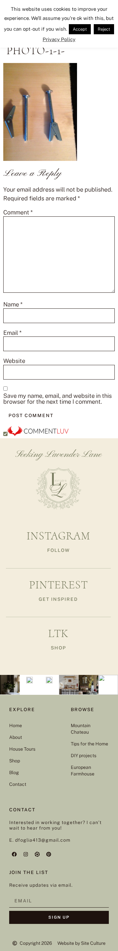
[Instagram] (25, 854)
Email (12, 333)
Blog (14, 772)
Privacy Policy (59, 39)
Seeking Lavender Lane (58, 454)
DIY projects (83, 755)
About (15, 737)
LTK (58, 633)
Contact (17, 784)
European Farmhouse (82, 770)
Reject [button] (104, 29)
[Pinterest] (48, 854)
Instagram (58, 536)
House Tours (22, 749)
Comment (18, 212)
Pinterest (58, 585)
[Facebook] (14, 854)
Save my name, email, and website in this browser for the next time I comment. (57, 399)
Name (13, 304)
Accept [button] (80, 29)
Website (14, 361)
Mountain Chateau (80, 729)
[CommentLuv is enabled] (38, 433)
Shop (14, 760)
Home (15, 725)
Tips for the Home (89, 743)
